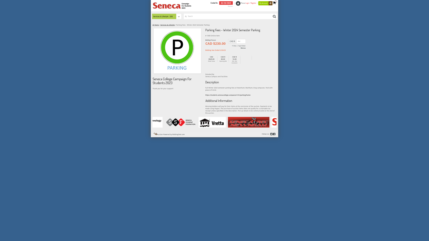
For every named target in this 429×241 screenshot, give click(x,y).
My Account (263, 3)
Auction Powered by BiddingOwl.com (171, 134)
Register (253, 3)
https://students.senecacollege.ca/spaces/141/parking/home (227, 95)
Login (247, 3)
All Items (155, 25)
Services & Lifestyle (167, 25)
